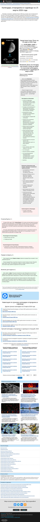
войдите (10, 67)
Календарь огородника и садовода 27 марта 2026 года (29, 356)
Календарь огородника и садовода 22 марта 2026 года (10, 359)
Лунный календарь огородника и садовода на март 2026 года (10, 4)
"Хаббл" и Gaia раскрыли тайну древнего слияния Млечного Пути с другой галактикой (14, 497)
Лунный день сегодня (4, 449)
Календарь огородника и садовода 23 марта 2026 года (10, 356)
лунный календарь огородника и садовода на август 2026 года (16, 335)
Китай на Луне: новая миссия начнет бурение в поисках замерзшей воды (12, 494)
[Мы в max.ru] (15, 298)
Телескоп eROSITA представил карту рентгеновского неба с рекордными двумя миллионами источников (18, 495)
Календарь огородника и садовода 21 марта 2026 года (10, 363)
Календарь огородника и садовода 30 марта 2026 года (29, 367)
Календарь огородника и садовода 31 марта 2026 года (29, 370)
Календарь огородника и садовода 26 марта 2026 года (29, 352)
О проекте (2, 517)
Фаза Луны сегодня (4, 447)
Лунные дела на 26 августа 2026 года (6, 455)
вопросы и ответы (21, 289)
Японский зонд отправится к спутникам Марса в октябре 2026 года (11, 488)
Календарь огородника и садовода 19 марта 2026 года (10, 370)
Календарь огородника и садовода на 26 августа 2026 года (10, 453)
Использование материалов (9, 517)
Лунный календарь (9, 3)
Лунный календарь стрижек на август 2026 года (8, 459)
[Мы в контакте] (21, 504)
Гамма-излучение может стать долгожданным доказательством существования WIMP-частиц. (16, 484)
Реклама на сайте (17, 517)
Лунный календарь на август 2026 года (7, 458)
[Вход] (38, 1)
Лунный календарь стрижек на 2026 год (7, 467)
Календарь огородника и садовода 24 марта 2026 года (10, 352)
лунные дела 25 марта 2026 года (10, 321)
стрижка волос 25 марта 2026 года (10, 317)
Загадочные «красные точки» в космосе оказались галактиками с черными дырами (14, 487)
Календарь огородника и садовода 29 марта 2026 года (29, 363)
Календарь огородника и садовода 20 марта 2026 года (10, 367)
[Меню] (1, 1)
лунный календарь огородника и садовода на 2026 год (15, 341)
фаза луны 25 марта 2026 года (9, 311)
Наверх (23, 510)
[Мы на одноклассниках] (25, 504)
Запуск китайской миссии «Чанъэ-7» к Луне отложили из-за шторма (12, 490)
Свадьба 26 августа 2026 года (5, 456)
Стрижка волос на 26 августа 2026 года (7, 452)
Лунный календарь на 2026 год (6, 465)
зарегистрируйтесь (16, 66)
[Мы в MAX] (15, 504)
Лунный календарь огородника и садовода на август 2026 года (11, 461)
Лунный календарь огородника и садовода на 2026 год (21, 3)
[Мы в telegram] (18, 504)
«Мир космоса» (3, 513)
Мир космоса (2, 3)
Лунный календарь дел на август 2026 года (7, 462)
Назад (16, 510)
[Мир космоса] (4, 1)
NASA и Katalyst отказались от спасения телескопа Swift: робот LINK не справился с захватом (15, 491)
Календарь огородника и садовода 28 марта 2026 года (29, 359)
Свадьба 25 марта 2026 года (9, 326)
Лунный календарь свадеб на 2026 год (7, 471)
